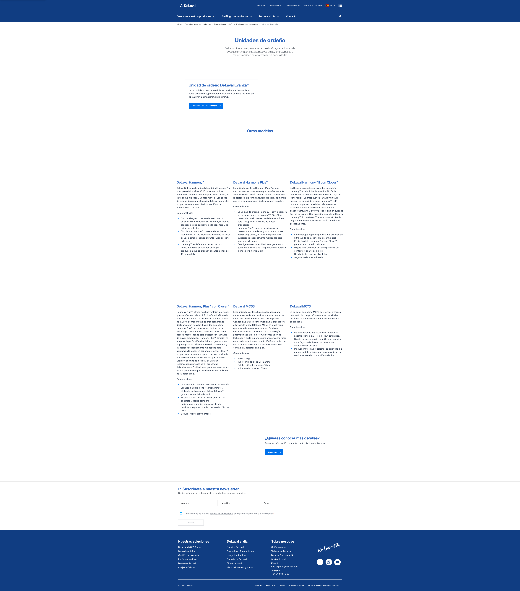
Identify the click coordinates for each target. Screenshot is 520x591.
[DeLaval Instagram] (328, 562)
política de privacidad (221, 513)
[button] (206, 106)
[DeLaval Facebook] (320, 562)
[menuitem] (196, 16)
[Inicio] (188, 5)
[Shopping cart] (340, 5)
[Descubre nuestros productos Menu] (214, 16)
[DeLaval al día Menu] (278, 16)
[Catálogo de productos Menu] (251, 16)
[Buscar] (340, 16)
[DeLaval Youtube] (337, 562)
